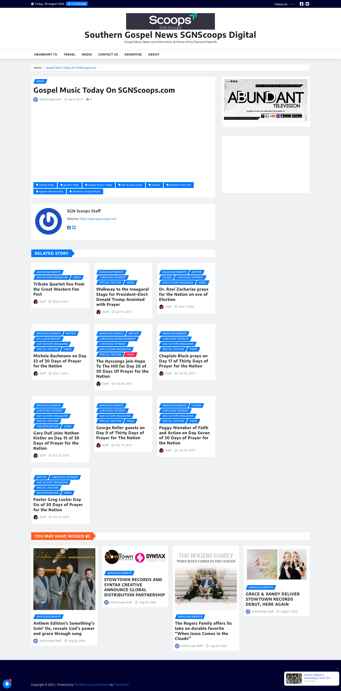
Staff (42, 301)
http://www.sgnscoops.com (98, 219)
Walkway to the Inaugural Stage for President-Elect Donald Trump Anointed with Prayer (122, 297)
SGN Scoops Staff (50, 99)
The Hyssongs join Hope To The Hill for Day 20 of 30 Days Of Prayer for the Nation (122, 369)
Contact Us (108, 54)
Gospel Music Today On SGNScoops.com (71, 67)
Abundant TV (45, 54)
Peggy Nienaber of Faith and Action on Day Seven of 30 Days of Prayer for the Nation (184, 435)
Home (38, 67)
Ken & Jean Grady (131, 185)
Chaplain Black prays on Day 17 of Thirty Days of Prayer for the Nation (183, 360)
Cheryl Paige (46, 185)
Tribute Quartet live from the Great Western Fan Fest (59, 288)
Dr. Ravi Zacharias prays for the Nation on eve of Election (184, 294)
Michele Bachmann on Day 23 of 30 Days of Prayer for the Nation (59, 360)
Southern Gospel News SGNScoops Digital (170, 34)
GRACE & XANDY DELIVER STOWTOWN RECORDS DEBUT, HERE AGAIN (273, 598)
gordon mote (71, 185)
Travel (69, 54)
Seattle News (100, 685)
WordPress (81, 685)
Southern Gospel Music (86, 191)
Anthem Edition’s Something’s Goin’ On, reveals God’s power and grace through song (64, 628)
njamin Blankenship (51, 191)
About (153, 54)
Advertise (133, 54)
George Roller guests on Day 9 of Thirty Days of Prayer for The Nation (120, 432)
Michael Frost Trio (180, 185)
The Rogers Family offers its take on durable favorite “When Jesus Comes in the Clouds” (203, 631)
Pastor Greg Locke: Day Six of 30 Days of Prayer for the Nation (58, 504)
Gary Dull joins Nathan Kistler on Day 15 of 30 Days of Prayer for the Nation (56, 440)
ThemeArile (121, 685)
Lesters (156, 185)
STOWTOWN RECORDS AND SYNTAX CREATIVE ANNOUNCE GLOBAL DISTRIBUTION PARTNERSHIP (134, 587)
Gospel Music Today (100, 185)
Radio (87, 54)
